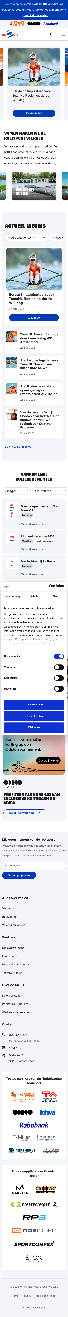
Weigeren (34, 727)
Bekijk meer (34, 113)
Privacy (27, 1295)
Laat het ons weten (36, 15)
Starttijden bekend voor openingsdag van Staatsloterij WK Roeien (38, 390)
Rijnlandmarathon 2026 (37, 536)
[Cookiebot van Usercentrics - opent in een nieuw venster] (49, 586)
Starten (7, 908)
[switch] (59, 667)
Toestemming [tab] (12, 596)
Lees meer (34, 317)
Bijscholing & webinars (16, 964)
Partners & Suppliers (15, 1004)
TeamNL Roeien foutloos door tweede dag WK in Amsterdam (39, 338)
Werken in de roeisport (16, 1012)
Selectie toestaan (34, 716)
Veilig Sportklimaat (45, 1295)
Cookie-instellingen (34, 1307)
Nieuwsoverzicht (13, 948)
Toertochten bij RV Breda (38, 561)
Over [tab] (56, 596)
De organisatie (11, 995)
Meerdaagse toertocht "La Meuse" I (39, 508)
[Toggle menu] (63, 34)
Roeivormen (9, 917)
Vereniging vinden (13, 925)
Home (15, 1295)
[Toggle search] (52, 34)
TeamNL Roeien (12, 973)
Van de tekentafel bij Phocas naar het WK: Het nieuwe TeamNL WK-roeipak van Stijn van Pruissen (39, 419)
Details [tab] (34, 596)
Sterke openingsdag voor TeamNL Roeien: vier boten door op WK (39, 364)
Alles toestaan (34, 704)
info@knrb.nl (16, 1047)
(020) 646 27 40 (18, 1035)
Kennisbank (9, 956)
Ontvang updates (19, 875)
